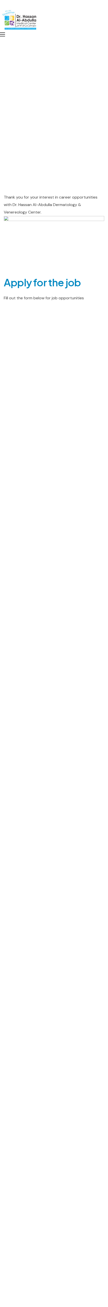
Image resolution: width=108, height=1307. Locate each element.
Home (9, 136)
